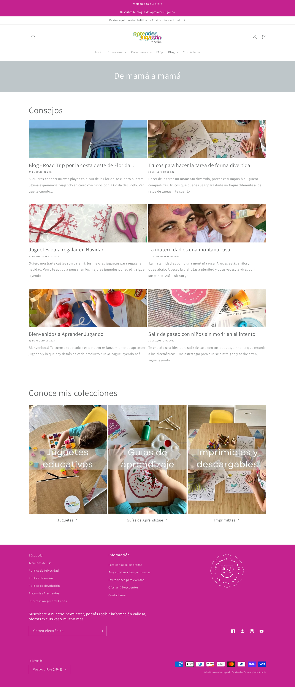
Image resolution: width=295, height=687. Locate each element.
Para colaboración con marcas (129, 572)
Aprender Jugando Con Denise (228, 672)
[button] (33, 37)
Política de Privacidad (44, 570)
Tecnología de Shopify (255, 672)
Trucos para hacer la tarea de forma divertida (199, 165)
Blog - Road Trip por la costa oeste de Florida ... (82, 165)
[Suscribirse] (101, 631)
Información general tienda (48, 601)
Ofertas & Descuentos (123, 587)
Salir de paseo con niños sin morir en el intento (201, 334)
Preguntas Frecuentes (44, 593)
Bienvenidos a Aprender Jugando (66, 334)
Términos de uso (40, 563)
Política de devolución (44, 586)
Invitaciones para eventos (126, 580)
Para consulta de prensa (125, 565)
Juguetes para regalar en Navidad (67, 249)
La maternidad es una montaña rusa (189, 249)
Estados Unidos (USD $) (47, 669)
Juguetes (65, 520)
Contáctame (116, 595)
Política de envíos (41, 578)
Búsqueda (36, 555)
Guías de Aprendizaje (145, 520)
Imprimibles (224, 520)
